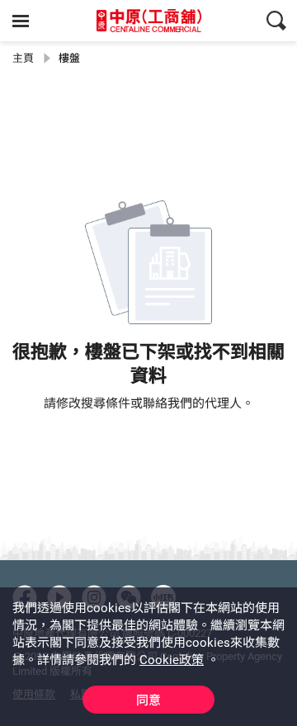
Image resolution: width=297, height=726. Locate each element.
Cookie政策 (171, 660)
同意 (148, 700)
